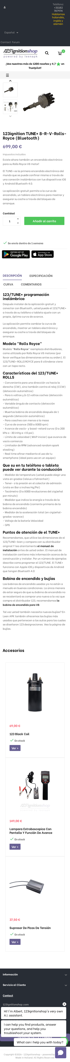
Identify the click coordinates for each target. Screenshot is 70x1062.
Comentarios (31, 284)
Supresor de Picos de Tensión (30, 928)
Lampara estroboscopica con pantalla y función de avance (31, 830)
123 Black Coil (19, 734)
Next (10, 80)
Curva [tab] (8, 284)
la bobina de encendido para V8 (31, 602)
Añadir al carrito (44, 221)
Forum (16, 42)
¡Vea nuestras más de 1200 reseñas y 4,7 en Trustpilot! (35, 66)
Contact (6, 42)
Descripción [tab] (12, 275)
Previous (10, 116)
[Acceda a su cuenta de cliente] (5, 7)
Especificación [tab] (40, 275)
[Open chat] (60, 1052)
